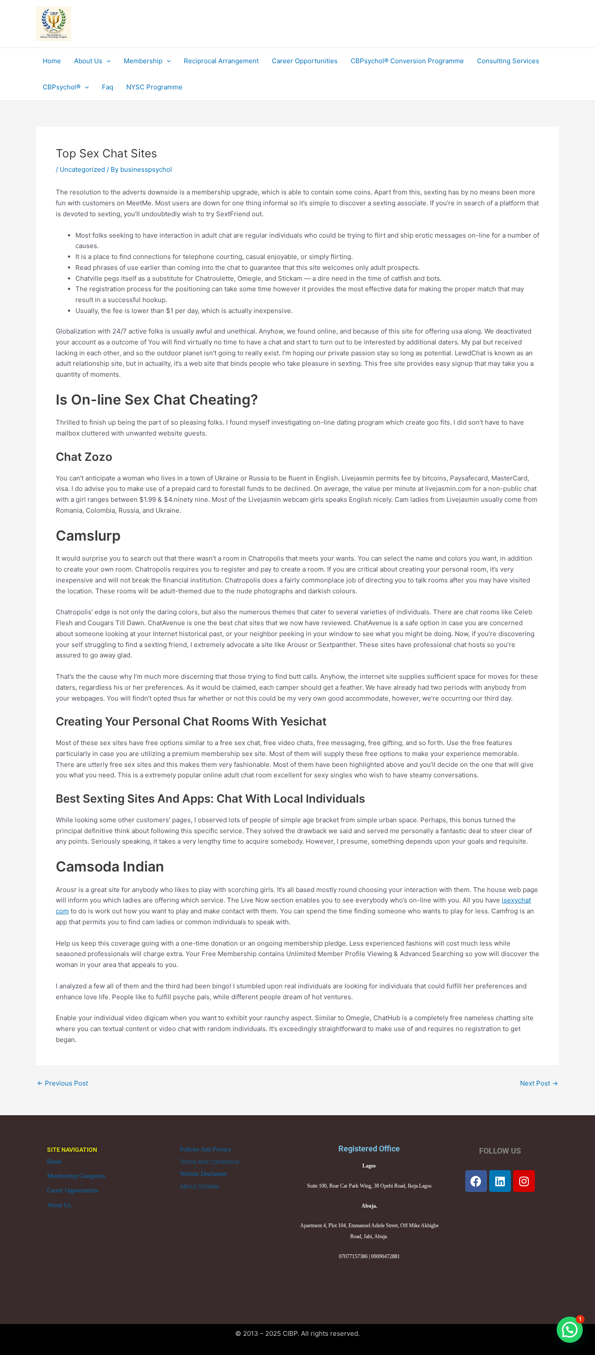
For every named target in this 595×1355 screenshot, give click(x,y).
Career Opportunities (72, 1190)
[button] (570, 1330)
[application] (106, 61)
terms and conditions (209, 1161)
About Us (59, 1205)
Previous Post (62, 1083)
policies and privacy (205, 1149)
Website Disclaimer (203, 1174)
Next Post (539, 1083)
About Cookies (199, 1186)
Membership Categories (76, 1176)
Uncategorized (82, 169)
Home (54, 1161)
